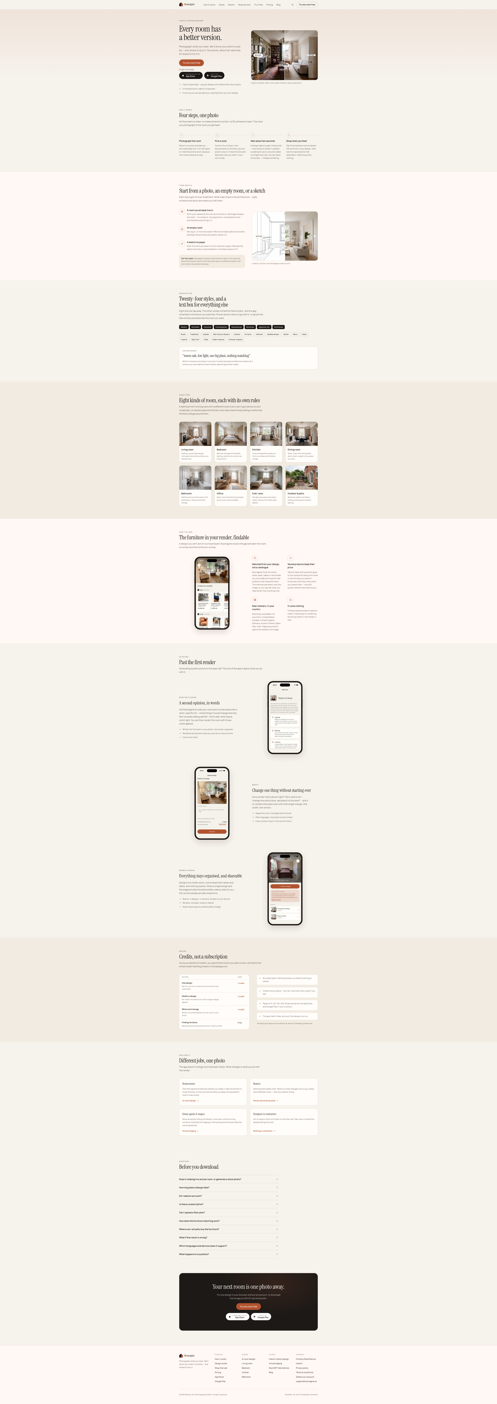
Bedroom (246, 1368)
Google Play (220, 1381)
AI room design (189, 1100)
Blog (278, 4)
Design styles (221, 1363)
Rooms (231, 4)
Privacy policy (302, 1368)
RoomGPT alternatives (279, 1368)
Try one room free (307, 4)
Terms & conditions (304, 1372)
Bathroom (246, 1377)
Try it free (258, 4)
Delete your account (305, 1377)
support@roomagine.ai (306, 1381)
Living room (247, 1363)
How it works (209, 4)
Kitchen (245, 1372)
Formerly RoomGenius (306, 1359)
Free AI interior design (279, 1359)
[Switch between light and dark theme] (292, 5)
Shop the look (244, 4)
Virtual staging (189, 1131)
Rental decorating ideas (264, 1100)
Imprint (299, 1363)
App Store (219, 1377)
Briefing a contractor (263, 1131)
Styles (222, 4)
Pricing (269, 4)
